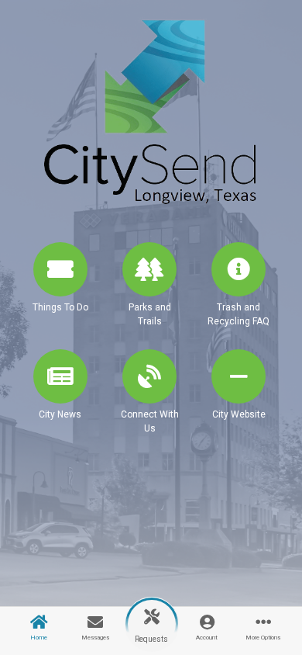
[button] (60, 291)
